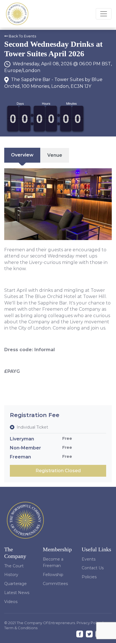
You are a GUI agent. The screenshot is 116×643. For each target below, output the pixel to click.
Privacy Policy (89, 622)
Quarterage (15, 583)
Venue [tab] (54, 155)
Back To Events (22, 36)
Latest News (16, 592)
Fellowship (53, 574)
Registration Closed (58, 470)
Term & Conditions (20, 628)
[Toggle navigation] (103, 13)
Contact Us (93, 567)
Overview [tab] (22, 155)
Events (88, 559)
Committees (55, 583)
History (11, 574)
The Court (14, 565)
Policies (89, 576)
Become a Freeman (53, 562)
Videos (10, 601)
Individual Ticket (32, 427)
